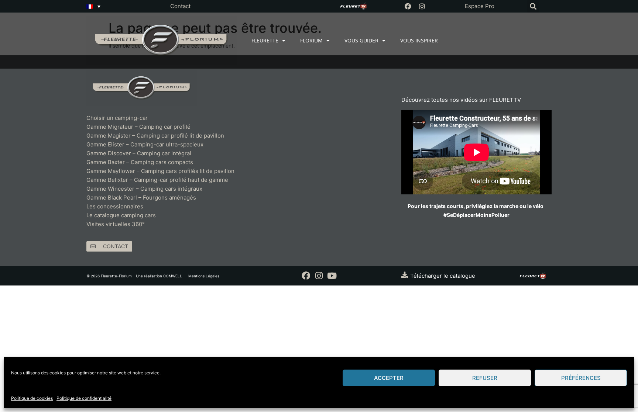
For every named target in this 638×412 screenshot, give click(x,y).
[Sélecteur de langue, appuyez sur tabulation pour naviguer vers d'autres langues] (93, 6)
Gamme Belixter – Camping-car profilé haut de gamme (157, 179)
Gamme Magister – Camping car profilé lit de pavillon (155, 135)
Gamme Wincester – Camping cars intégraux (144, 188)
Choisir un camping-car (117, 117)
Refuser (484, 377)
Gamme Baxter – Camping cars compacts (139, 162)
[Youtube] (331, 275)
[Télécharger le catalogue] (404, 274)
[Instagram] (422, 6)
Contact (180, 6)
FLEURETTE (264, 40)
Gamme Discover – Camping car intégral (138, 153)
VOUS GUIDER (361, 40)
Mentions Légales (203, 276)
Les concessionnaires (114, 206)
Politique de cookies (32, 398)
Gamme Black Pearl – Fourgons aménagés (141, 197)
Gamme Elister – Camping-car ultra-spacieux (144, 144)
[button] (533, 6)
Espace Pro (479, 6)
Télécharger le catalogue (442, 275)
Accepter (389, 377)
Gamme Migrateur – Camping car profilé (138, 126)
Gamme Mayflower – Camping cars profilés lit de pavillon (160, 170)
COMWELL (172, 276)
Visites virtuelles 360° (115, 224)
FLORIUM (311, 40)
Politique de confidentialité (84, 398)
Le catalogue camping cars (121, 215)
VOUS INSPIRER (419, 40)
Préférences (581, 377)
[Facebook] (408, 6)
